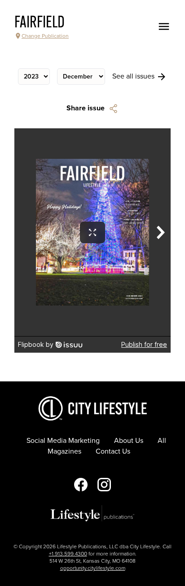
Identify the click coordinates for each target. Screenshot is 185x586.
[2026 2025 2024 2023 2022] (34, 76)
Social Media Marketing (63, 440)
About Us (128, 440)
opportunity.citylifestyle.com (92, 568)
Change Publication (45, 36)
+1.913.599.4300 (68, 554)
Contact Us (113, 451)
